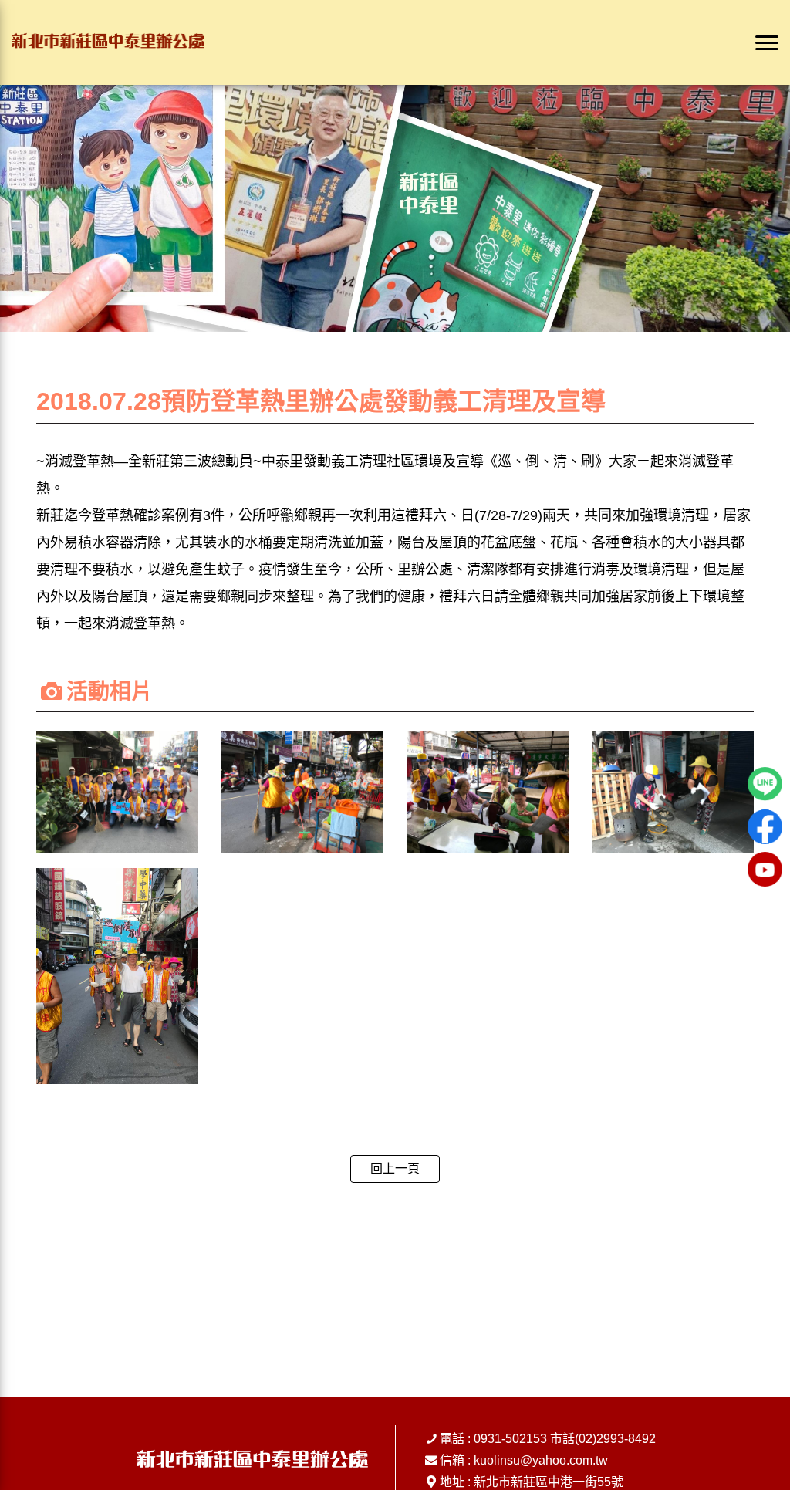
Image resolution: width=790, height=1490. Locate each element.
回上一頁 (395, 1168)
